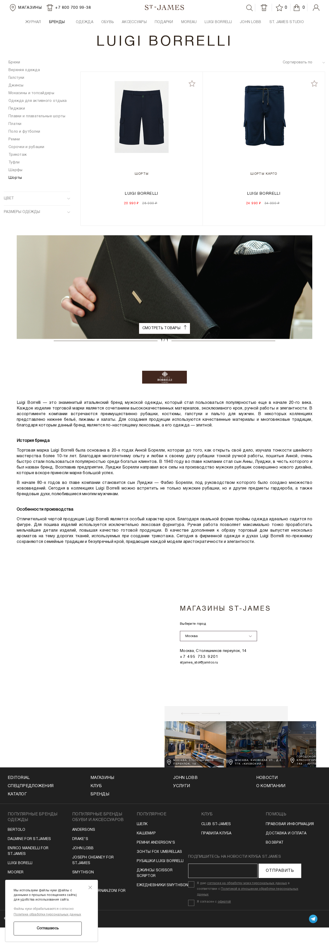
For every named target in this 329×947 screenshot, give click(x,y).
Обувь (107, 22)
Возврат (275, 842)
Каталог (17, 794)
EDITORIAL (19, 778)
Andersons (83, 830)
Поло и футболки (24, 131)
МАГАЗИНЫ (102, 778)
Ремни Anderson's (156, 842)
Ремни (14, 139)
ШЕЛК (142, 824)
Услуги (181, 786)
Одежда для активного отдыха (37, 101)
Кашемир (146, 833)
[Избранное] (280, 8)
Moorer (16, 872)
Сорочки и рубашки (26, 147)
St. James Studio (286, 22)
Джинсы (16, 85)
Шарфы (15, 170)
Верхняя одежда (24, 70)
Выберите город (193, 624)
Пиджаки (16, 108)
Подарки (164, 22)
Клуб (96, 786)
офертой (224, 901)
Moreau (189, 22)
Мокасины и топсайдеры (31, 93)
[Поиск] (249, 8)
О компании (271, 786)
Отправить (280, 871)
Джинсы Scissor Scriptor (154, 873)
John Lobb (83, 848)
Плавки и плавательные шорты (37, 116)
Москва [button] (191, 636)
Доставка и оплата (286, 833)
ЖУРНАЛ (33, 22)
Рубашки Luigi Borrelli (160, 861)
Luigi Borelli (20, 863)
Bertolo (16, 830)
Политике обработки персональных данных (47, 914)
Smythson (83, 872)
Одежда (84, 22)
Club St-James (216, 824)
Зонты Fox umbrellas (159, 852)
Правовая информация (290, 824)
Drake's (80, 839)
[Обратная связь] (264, 8)
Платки (15, 124)
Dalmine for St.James (29, 839)
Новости (267, 778)
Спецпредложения (30, 786)
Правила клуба (216, 833)
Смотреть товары (161, 328)
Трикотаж (17, 155)
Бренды (99, 794)
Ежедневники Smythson (162, 885)
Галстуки (16, 78)
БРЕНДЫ (57, 22)
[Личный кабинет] (316, 8)
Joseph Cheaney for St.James (93, 860)
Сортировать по (297, 62)
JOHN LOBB (250, 22)
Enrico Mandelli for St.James (28, 851)
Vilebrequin (84, 881)
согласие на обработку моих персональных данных (247, 883)
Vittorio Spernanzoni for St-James (99, 893)
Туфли (14, 162)
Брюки (14, 62)
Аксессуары (134, 22)
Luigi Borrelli (218, 22)
